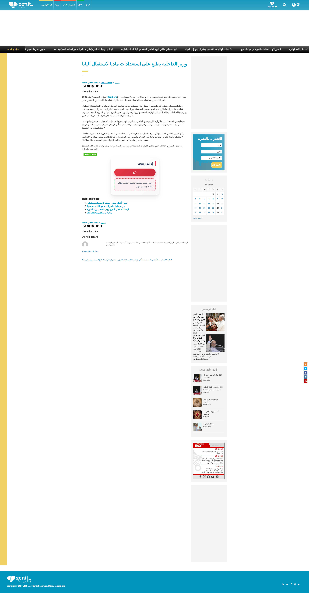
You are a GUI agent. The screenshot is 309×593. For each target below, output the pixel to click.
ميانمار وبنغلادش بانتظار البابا (99, 212)
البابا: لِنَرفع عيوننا (208, 424)
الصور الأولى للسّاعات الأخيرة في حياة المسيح (232, 49)
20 (204, 208)
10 (222, 199)
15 (213, 203)
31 (222, 213)
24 (222, 208)
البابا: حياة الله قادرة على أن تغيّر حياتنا (212, 376)
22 (213, 208)
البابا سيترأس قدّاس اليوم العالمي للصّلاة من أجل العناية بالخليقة (120, 49)
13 (204, 203)
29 (213, 213)
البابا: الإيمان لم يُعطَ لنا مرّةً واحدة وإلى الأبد (199, 338)
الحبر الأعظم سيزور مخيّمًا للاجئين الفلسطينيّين (107, 203)
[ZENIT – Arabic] (24, 5)
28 (209, 213)
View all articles (90, 251)
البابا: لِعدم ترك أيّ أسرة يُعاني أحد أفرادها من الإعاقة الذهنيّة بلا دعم (54, 49)
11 (195, 203)
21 (209, 208)
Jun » (200, 218)
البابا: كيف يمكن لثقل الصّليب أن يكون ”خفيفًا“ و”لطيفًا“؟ (213, 388)
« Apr (195, 218)
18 (195, 208)
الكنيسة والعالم (69, 5)
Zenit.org (112, 97)
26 (200, 213)
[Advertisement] (154, 28)
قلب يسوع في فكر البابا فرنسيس (211, 413)
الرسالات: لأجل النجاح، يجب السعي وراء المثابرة (108, 209)
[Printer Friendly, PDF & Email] (90, 154)
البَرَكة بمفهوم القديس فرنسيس (210, 400)
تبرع (88, 5)
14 (209, 203)
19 (200, 208)
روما (57, 5)
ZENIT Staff (106, 83)
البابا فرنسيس (46, 5)
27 (204, 213)
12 (200, 203)
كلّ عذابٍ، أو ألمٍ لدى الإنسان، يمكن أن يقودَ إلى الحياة (180, 49)
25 (195, 213)
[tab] (201, 445)
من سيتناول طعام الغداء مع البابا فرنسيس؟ (106, 206)
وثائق (80, 5)
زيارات (117, 83)
